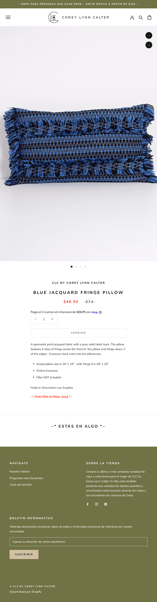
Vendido (78, 333)
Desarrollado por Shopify (25, 592)
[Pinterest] (105, 504)
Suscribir (24, 554)
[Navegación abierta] (8, 17)
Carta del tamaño (21, 485)
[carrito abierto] (149, 17)
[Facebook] (87, 504)
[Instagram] (96, 504)
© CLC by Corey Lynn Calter (32, 586)
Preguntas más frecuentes (26, 478)
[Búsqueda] (141, 17)
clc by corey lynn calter (78, 283)
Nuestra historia (19, 471)
